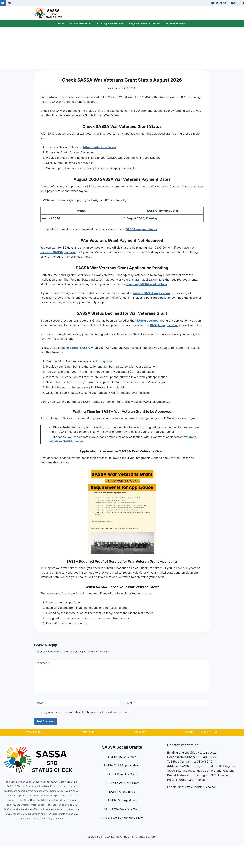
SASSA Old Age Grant (122, 800)
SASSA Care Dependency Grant (122, 818)
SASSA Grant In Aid (122, 791)
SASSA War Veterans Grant (122, 809)
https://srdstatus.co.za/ (200, 787)
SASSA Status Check (122, 756)
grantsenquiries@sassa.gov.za (196, 752)
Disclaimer (140, 732)
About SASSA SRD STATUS (203, 732)
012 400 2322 (207, 757)
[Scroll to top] (229, 828)
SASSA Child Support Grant (122, 765)
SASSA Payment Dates (175, 23)
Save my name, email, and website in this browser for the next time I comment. (84, 712)
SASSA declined (147, 320)
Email (130, 703)
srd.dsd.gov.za (102, 361)
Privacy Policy (32, 732)
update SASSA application (151, 293)
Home (61, 23)
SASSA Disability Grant (122, 774)
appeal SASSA (80, 347)
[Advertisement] (122, 48)
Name (41, 703)
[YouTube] (3, 3)
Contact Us (86, 732)
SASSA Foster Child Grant (122, 783)
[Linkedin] (9, 3)
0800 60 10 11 (206, 761)
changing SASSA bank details (146, 284)
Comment (43, 663)
